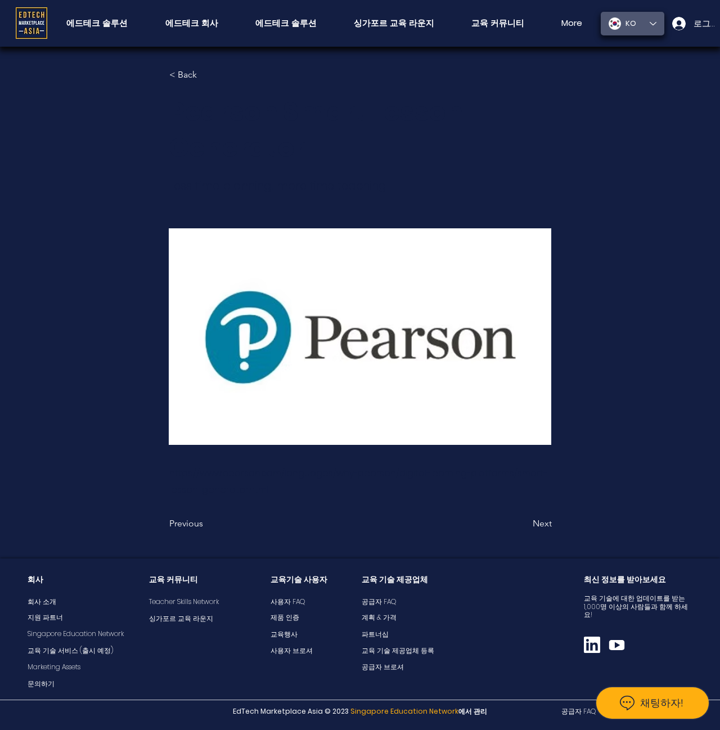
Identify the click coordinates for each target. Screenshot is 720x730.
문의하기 (41, 683)
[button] (498, 23)
